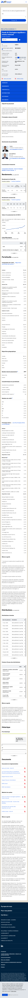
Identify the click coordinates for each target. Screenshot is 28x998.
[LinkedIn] (2, 946)
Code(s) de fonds (5, 53)
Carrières (4, 915)
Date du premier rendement (5, 66)
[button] (13, 995)
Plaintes (3, 967)
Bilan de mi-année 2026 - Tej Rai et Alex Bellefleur (10, 802)
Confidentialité (4, 933)
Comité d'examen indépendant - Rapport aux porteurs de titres (11, 954)
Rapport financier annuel (7, 776)
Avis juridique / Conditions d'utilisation (9, 930)
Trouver (13, 20)
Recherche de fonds (5, 922)
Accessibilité (3, 938)
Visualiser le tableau (6, 181)
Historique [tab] (5, 96)
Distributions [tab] (6, 93)
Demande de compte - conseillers (8, 919)
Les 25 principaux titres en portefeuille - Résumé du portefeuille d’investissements (11, 772)
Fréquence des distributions (5, 62)
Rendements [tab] (5, 86)
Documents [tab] (5, 99)
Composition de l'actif (8, 262)
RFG (3, 69)
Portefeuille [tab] (5, 89)
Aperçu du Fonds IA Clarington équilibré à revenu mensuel (11, 797)
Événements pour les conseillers (8, 927)
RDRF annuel (4, 783)
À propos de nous (6, 906)
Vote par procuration (5, 957)
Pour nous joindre (6, 910)
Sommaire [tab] (5, 82)
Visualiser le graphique (15, 181)
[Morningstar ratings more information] (2, 49)
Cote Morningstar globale (7, 48)
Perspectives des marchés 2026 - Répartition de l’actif (9, 807)
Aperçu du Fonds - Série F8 (8, 768)
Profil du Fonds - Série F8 (7, 811)
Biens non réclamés (5, 959)
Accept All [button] (5, 994)
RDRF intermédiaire (6, 787)
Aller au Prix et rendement (8, 29)
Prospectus (3, 951)
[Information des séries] (20, 40)
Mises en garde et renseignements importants (11, 962)
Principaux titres (6, 422)
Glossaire (3, 964)
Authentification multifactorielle (8, 935)
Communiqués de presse (6, 924)
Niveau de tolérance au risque (7, 58)
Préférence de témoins (6, 940)
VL (2, 44)
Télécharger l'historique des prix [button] (19, 740)
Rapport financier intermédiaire (9, 780)
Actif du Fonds (5, 74)
